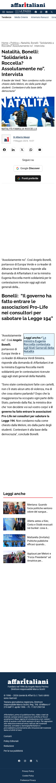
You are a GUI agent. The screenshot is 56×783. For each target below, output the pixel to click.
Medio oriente (21, 17)
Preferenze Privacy (28, 780)
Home (5, 42)
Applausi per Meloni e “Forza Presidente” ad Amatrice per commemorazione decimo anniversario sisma (39, 557)
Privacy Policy (28, 771)
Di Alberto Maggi (21, 137)
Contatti (8, 736)
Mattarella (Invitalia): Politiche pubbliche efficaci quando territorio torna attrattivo (38, 541)
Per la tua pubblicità (13, 751)
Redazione (9, 746)
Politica (14, 42)
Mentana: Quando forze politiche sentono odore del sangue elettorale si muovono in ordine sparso (39, 508)
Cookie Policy (28, 776)
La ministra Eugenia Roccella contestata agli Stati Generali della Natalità (39, 344)
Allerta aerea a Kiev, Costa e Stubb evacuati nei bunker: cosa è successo (40, 524)
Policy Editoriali (11, 741)
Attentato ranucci (40, 17)
